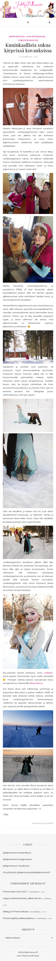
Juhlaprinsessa (36, 36)
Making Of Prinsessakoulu (15, 911)
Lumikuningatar (28, 40)
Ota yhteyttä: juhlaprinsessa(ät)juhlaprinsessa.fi (26, 872)
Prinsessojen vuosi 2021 (15, 891)
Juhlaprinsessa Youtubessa (16, 865)
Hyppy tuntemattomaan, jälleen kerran (22, 898)
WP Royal (35, 955)
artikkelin (48, 672)
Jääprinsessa (17, 36)
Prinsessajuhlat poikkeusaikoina (18, 918)
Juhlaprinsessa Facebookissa (17, 852)
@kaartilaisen (36, 683)
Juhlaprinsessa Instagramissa (17, 859)
